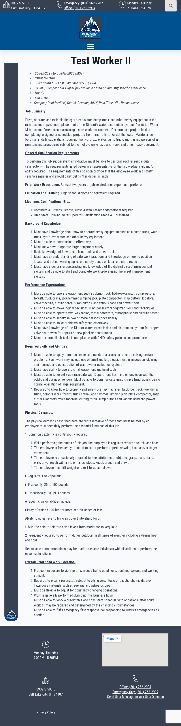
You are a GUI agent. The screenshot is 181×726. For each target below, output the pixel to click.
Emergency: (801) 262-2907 (83, 3)
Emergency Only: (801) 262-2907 (135, 692)
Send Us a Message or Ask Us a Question (135, 697)
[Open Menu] (90, 46)
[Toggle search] (171, 5)
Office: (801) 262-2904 (79, 8)
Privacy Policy (46, 712)
